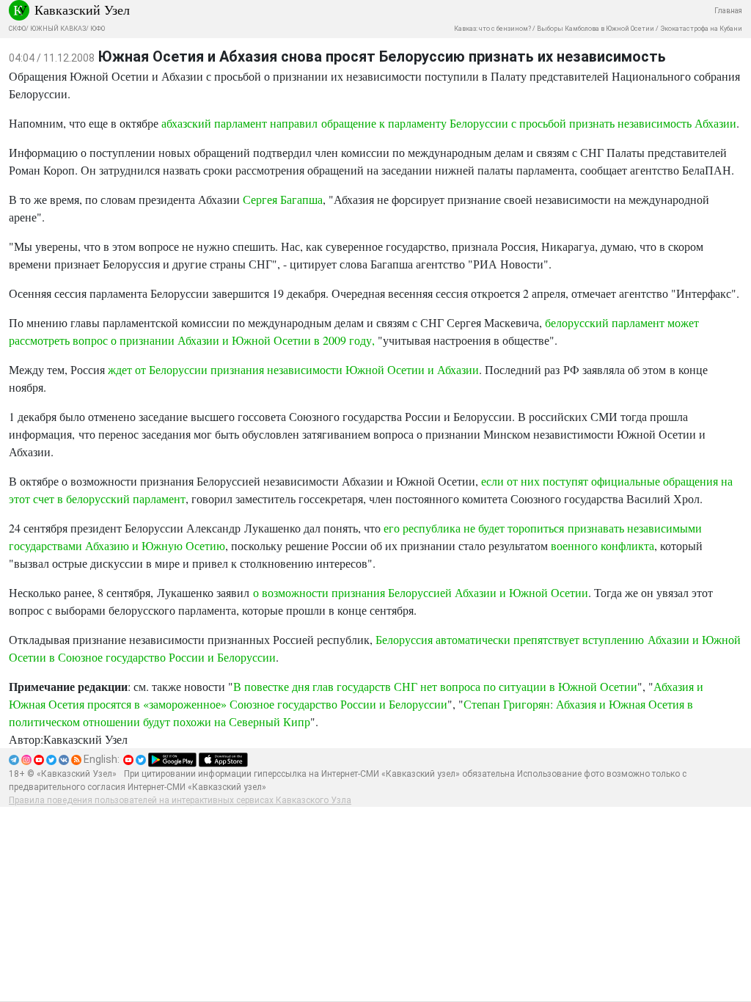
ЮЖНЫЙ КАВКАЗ (58, 28)
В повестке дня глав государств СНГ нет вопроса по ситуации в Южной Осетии (435, 686)
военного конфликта (602, 545)
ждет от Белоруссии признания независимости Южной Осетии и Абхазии (293, 369)
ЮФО (97, 28)
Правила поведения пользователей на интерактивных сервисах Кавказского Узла (180, 800)
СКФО (17, 28)
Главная (728, 11)
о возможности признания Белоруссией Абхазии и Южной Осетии (420, 592)
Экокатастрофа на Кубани (701, 28)
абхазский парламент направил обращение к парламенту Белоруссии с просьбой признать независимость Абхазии (448, 123)
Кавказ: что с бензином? (492, 28)
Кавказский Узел (82, 9)
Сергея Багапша (283, 199)
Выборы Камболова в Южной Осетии (595, 28)
